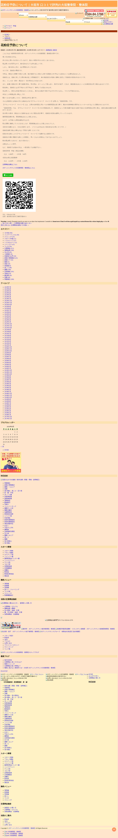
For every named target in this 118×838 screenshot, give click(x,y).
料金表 (68, 22)
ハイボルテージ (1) (10, 242)
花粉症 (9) (7, 273)
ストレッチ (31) (9, 236)
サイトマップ (8, 647)
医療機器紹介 (8, 595)
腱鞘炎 (6, 529)
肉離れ (6, 570)
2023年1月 (7, 298)
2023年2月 (7, 297)
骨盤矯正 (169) (9, 279)
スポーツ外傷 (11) (10, 238)
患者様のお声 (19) (10, 256)
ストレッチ (8, 593)
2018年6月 (7, 405)
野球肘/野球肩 (9, 574)
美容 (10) (7, 264)
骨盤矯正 (7, 483)
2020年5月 (7, 360)
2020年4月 (7, 362)
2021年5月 (7, 337)
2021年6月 (7, 335)
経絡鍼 (6, 585)
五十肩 (6, 533)
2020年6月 (7, 358)
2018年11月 (8, 395)
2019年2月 (7, 389)
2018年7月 (7, 403)
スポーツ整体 (8, 551)
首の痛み (7, 543)
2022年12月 (8, 300)
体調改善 (49, 50)
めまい (6, 525)
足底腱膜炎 (8, 568)
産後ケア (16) (8, 260)
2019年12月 (8, 370)
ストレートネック (10, 506)
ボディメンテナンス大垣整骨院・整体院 (21, 828)
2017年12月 (8, 416)
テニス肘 (7, 562)
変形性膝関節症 (9, 522)
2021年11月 (8, 326)
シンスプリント (9, 560)
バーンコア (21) (9, 244)
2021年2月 (7, 343)
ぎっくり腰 (8, 494)
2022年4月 (7, 316)
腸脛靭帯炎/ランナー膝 (12, 558)
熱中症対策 (8, 660)
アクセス (87, 22)
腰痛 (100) (7, 269)
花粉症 (55, 50)
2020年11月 (8, 349)
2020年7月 (7, 356)
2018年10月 (8, 397)
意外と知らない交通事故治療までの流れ (15, 225)
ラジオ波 (7, 591)
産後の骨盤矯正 (9, 485)
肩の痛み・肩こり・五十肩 (13, 491)
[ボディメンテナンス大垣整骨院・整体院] (15, 10)
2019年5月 (7, 384)
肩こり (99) (8, 267)
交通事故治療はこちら (10, 164)
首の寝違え (8, 541)
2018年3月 (7, 411)
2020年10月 (8, 351)
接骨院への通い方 (10, 807)
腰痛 (5, 539)
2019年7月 (7, 380)
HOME (6, 450)
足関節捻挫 (8, 566)
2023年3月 (7, 295)
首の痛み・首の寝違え (11, 695)
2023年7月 (7, 287)
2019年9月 (7, 376)
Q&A (6, 639)
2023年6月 (7, 289)
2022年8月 (7, 308)
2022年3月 (7, 318)
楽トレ (6, 796)
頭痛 (5, 489)
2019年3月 (7, 387)
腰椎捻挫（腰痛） (10, 608)
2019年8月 (7, 378)
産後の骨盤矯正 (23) (11, 258)
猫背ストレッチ (9, 664)
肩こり (6, 537)
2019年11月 (8, 372)
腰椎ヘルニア (8, 535)
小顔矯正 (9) (8, 254)
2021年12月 (8, 324)
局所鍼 (6, 583)
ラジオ (6, 798)
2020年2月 (7, 366)
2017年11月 (8, 418)
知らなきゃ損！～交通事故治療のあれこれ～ (16, 223)
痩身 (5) (6, 262)
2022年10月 (8, 304)
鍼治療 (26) (8, 275)
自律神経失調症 (9, 531)
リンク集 (7, 649)
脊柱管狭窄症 (8, 523)
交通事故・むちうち (11, 606)
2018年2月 (7, 413)
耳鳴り (6, 504)
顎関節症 (7, 500)
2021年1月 (7, 345)
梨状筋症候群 (8, 514)
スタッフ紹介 (8, 635)
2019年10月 (8, 374)
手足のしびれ (8, 527)
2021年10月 (8, 327)
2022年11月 (8, 302)
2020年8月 (7, 355)
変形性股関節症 (9, 520)
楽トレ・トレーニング (11, 589)
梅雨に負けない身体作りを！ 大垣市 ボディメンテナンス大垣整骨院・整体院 (29, 668)
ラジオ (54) (8, 246)
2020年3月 (7, 364)
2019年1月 (7, 391)
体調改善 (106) (9, 250)
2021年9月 (7, 329)
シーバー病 (8, 516)
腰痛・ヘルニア (9, 487)
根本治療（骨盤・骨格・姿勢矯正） (16, 686)
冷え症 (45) (8, 252)
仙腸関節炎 (8, 512)
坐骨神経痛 (8, 496)
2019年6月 (7, 382)
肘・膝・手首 (8, 492)
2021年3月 (7, 341)
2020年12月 (8, 347)
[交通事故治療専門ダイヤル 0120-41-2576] (59, 620)
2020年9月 (7, 353)
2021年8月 (7, 331)
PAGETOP (4, 671)
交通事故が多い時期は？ (12, 666)
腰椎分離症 (8, 510)
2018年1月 (7, 415)
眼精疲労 (7, 502)
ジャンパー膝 (8, 556)
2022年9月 (7, 306)
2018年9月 (7, 399)
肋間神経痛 (8, 498)
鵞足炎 (6, 576)
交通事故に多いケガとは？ (13, 662)
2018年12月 (8, 393)
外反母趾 (7, 518)
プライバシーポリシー (11, 645)
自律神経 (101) (9, 271)
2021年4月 (7, 339)
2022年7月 (7, 310)
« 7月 (2, 446)
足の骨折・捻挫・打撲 (11, 610)
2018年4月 (7, 409)
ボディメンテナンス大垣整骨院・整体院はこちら (19, 168)
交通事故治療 (32, 17)
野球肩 (6, 572)
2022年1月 (7, 322)
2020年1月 (7, 368)
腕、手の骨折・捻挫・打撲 (13, 612)
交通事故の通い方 (94, 678)
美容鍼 (6, 587)
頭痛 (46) (7, 277)
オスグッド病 (8, 554)
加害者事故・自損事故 (11, 614)
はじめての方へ (52, 18)
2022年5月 (7, 314)
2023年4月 (7, 293)
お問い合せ (8, 643)
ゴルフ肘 (7, 564)
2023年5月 (7, 291)
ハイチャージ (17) (10, 240)
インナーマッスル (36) (11, 235)
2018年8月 (7, 401)
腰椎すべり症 (8, 508)
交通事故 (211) (9, 248)
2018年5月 (7, 407)
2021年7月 (7, 333)
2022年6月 (7, 312)
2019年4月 (7, 385)
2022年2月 (7, 320)
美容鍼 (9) (7, 266)
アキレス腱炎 (8, 552)
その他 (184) (8, 233)
